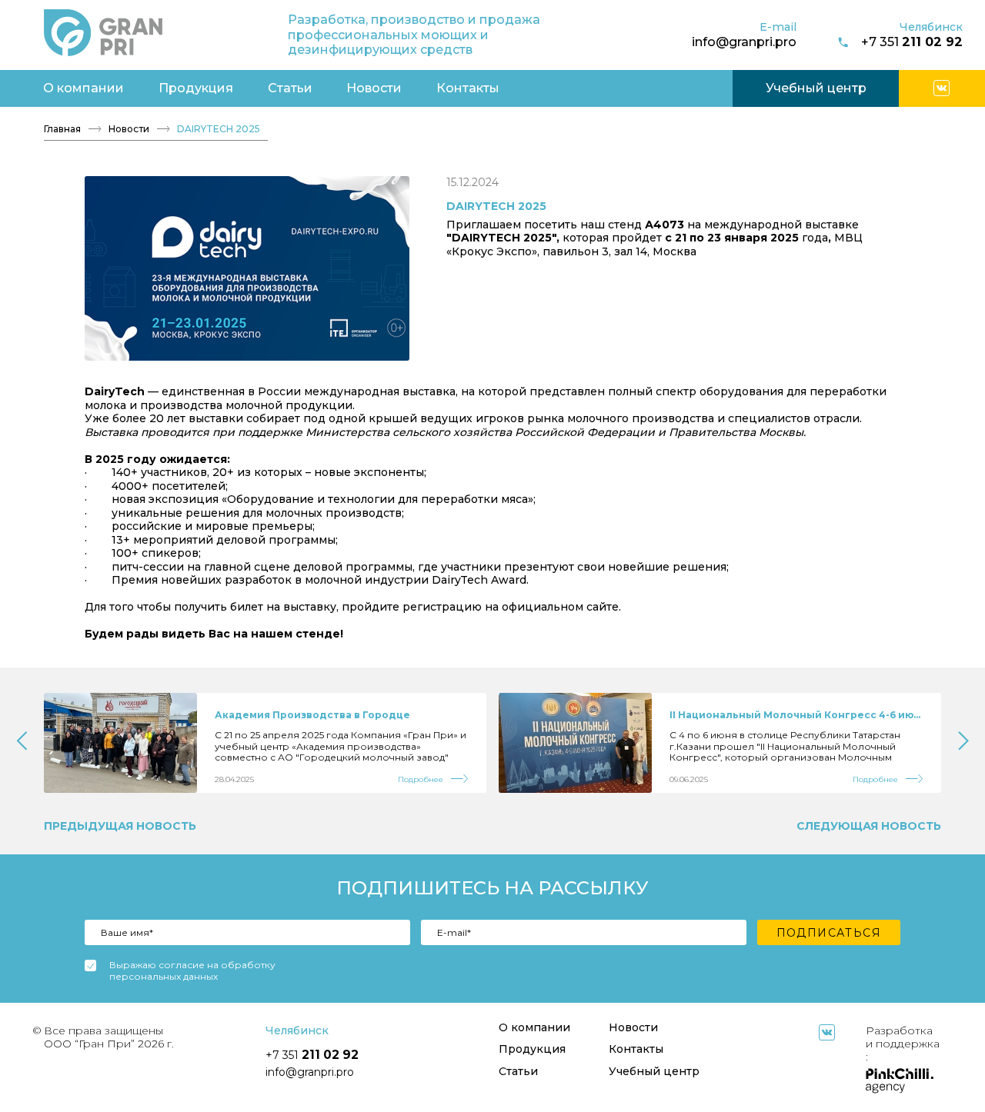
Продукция (196, 87)
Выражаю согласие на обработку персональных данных (192, 971)
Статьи (290, 87)
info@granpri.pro (744, 41)
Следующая (868, 826)
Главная (62, 129)
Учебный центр (816, 87)
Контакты (467, 87)
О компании (83, 87)
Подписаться (828, 933)
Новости (374, 87)
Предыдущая (120, 826)
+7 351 (912, 42)
